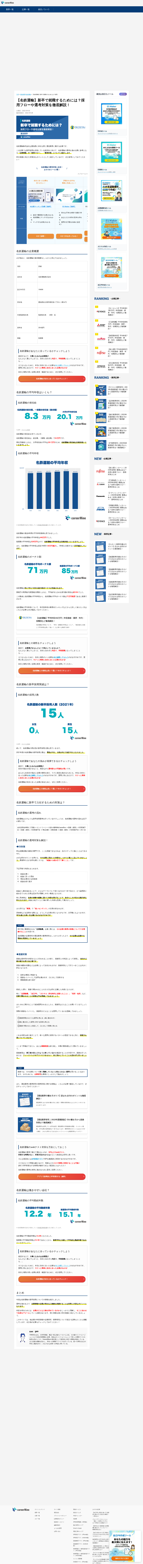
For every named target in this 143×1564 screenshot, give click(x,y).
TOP (17, 94)
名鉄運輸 (28, 94)
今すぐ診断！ (41, 236)
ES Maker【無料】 (69, 206)
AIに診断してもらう (62, 365)
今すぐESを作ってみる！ (69, 236)
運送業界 (22, 94)
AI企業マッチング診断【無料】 (41, 206)
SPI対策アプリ (37, 1159)
